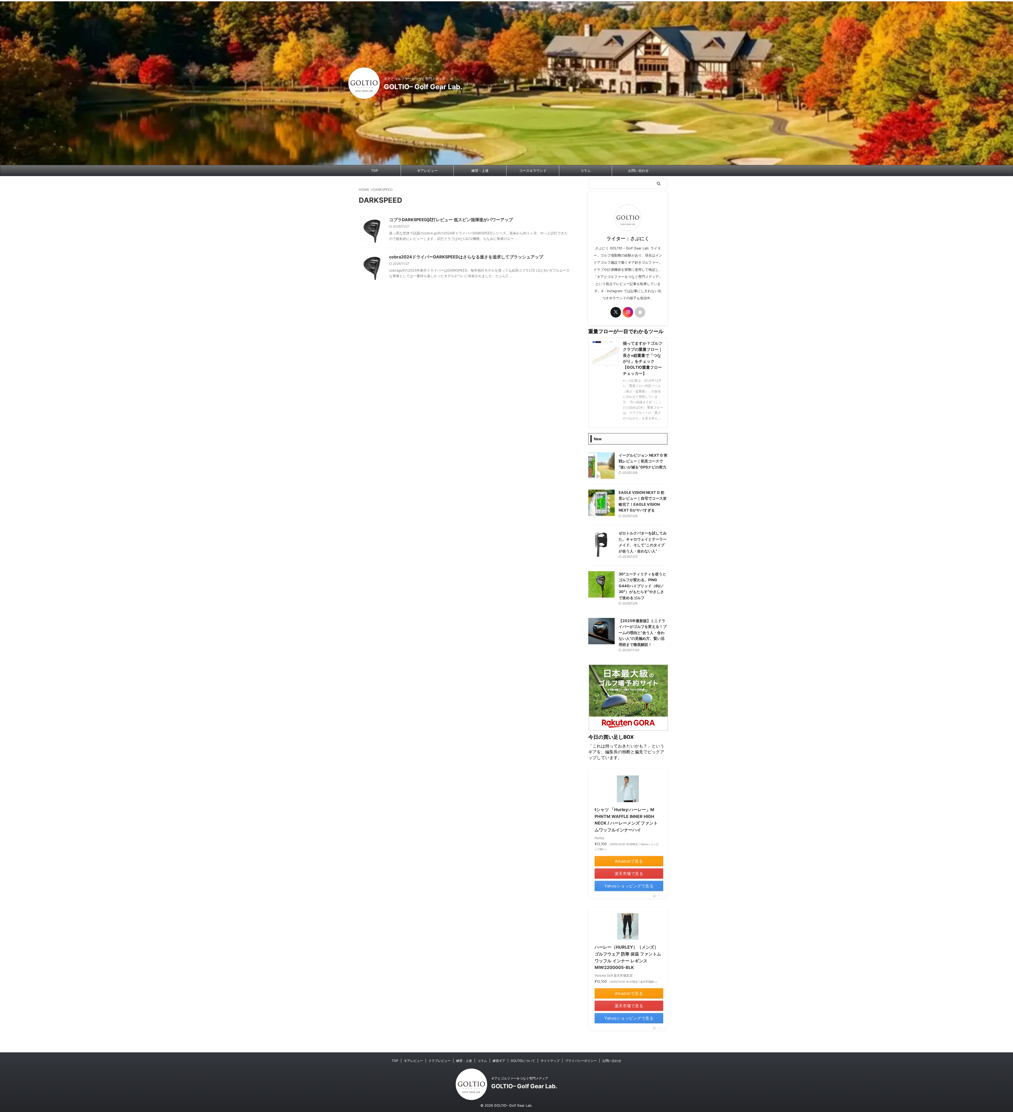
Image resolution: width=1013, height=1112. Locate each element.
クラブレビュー (439, 1061)
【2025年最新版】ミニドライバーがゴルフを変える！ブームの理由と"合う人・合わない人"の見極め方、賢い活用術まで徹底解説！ (643, 632)
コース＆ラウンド (533, 170)
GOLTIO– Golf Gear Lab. (423, 87)
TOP (374, 170)
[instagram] (628, 312)
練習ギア (499, 1061)
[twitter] (615, 312)
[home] (640, 312)
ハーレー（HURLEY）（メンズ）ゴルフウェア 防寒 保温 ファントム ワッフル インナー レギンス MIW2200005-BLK (628, 957)
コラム (585, 170)
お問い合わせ (638, 170)
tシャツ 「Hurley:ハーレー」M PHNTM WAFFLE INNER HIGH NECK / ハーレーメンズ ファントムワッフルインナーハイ (626, 819)
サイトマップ (550, 1061)
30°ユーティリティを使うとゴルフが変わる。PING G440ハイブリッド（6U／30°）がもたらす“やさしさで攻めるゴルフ (642, 586)
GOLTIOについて (523, 1061)
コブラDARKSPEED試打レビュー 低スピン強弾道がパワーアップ (451, 219)
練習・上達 (480, 170)
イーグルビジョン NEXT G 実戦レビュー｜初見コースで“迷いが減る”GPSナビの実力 (643, 461)
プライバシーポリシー (581, 1061)
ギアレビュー (427, 170)
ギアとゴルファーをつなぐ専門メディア (519, 1078)
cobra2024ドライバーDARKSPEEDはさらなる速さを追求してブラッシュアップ (466, 256)
